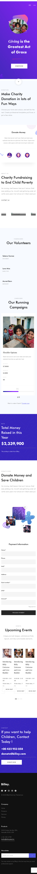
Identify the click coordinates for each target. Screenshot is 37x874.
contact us (5, 200)
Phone (3, 558)
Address (3, 574)
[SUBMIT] (32, 855)
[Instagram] (8, 790)
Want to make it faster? (18, 403)
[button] (16, 699)
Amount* (4, 599)
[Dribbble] (12, 790)
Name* (3, 550)
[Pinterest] (15, 790)
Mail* (3, 566)
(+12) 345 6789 (6, 837)
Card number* (5, 582)
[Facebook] (2, 790)
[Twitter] (5, 790)
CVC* (3, 590)
